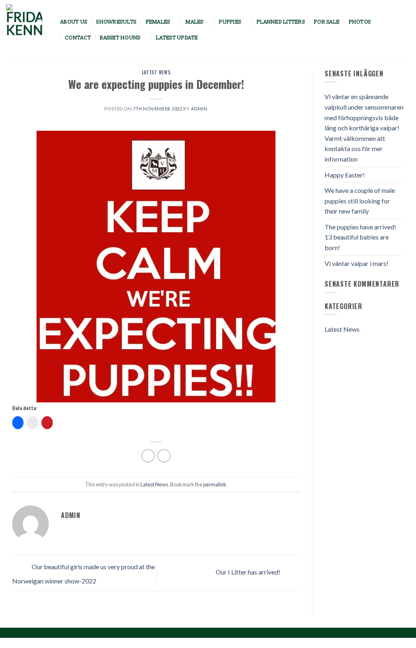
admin (199, 108)
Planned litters (281, 22)
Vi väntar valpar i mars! (356, 263)
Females (158, 22)
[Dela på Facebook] (148, 455)
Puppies (230, 22)
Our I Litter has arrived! (249, 572)
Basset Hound (120, 38)
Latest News (156, 72)
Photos (360, 22)
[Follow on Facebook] (393, 29)
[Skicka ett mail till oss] (404, 29)
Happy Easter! (345, 175)
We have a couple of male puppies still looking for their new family (360, 200)
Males (195, 22)
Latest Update (177, 38)
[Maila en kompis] (164, 455)
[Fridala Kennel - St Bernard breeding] (27, 29)
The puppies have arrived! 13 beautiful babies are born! (360, 237)
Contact (78, 38)
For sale (327, 22)
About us (74, 22)
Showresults (116, 22)
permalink (214, 484)
